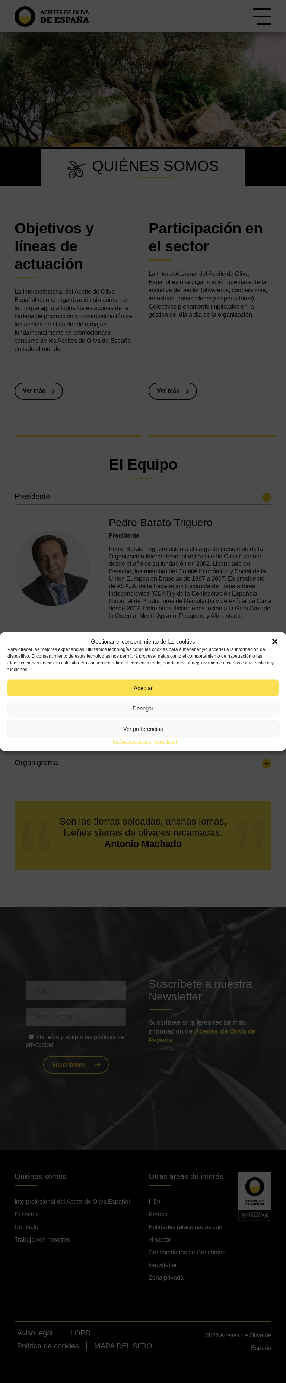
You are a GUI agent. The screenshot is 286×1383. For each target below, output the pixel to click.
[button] (275, 641)
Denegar (143, 708)
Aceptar (143, 687)
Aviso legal (166, 741)
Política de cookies (132, 741)
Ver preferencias (143, 728)
